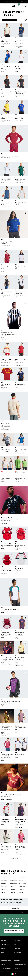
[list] (11, 20)
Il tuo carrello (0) (18, 912)
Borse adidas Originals (4, 886)
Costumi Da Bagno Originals (22, 883)
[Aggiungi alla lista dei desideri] (11, 25)
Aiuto (2, 952)
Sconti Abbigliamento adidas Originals (5, 877)
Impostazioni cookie (6, 960)
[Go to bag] (25, 5)
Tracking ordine (5, 944)
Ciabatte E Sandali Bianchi (13, 892)
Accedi (7, 912)
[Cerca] (22, 5)
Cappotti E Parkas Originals (13, 889)
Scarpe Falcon (21, 892)
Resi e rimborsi (17, 940)
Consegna (3, 940)
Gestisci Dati (17, 960)
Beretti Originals (3, 883)
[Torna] (13, 6)
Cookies (3, 964)
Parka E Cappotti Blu (13, 886)
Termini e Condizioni (6, 968)
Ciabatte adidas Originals (21, 877)
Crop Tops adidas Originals (22, 886)
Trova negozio (17, 952)
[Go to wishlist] (6, 5)
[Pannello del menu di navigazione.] (2, 5)
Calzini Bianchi (3, 892)
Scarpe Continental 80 (22, 880)
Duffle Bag (22, 889)
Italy (16, 973)
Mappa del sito (17, 944)
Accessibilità (17, 968)
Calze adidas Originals (4, 889)
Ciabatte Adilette (3, 880)
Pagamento (17, 948)
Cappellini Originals (13, 880)
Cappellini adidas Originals (13, 883)
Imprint (3, 948)
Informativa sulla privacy (20, 964)
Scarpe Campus (12, 877)
